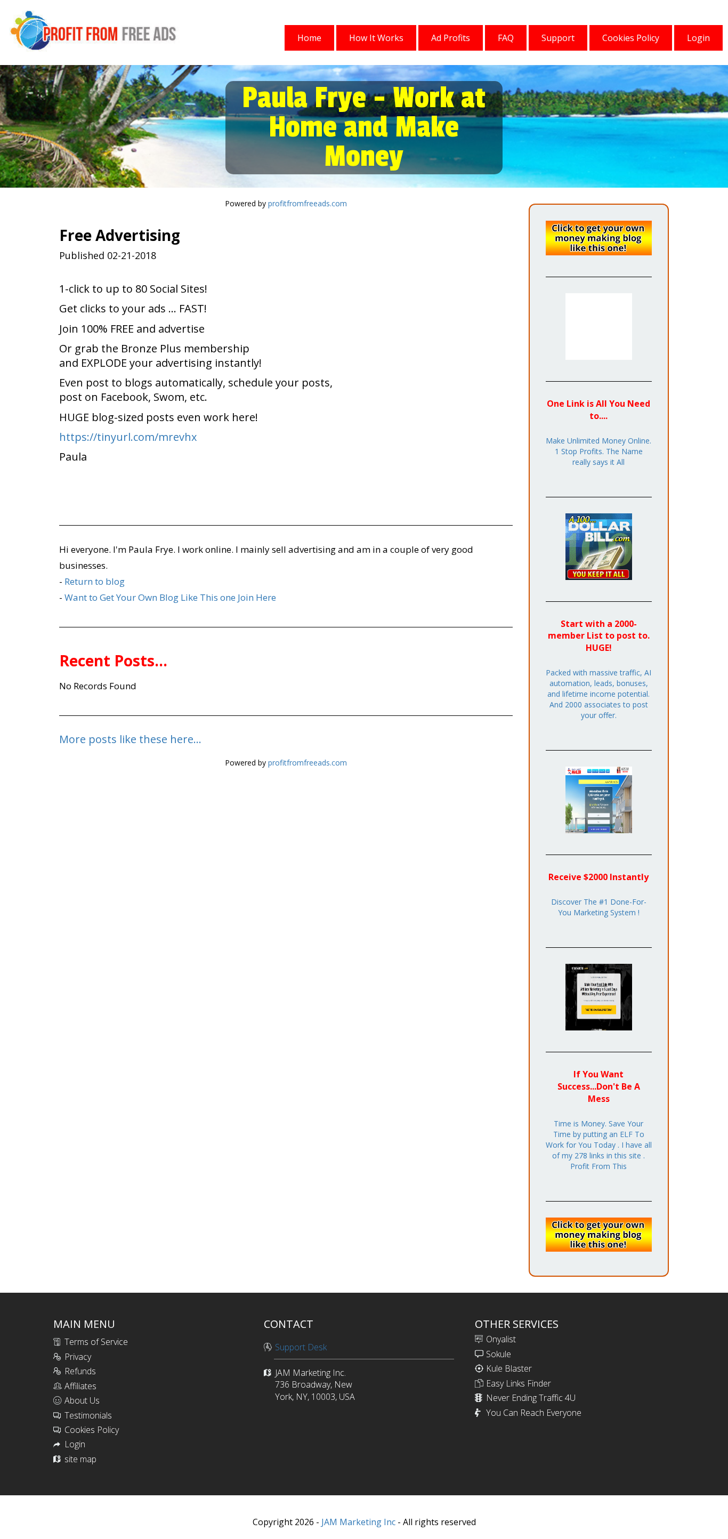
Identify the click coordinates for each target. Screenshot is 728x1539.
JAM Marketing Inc (357, 1522)
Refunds (80, 1371)
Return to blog (94, 581)
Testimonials (88, 1415)
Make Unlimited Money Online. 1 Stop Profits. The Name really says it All (598, 451)
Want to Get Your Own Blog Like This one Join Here (170, 597)
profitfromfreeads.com (307, 203)
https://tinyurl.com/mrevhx (128, 437)
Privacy (77, 1357)
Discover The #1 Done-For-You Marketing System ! (598, 907)
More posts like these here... (130, 739)
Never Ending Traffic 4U (531, 1398)
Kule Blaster (509, 1368)
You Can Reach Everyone (533, 1413)
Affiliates (80, 1386)
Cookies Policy (91, 1430)
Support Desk (301, 1347)
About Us (82, 1400)
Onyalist (501, 1339)
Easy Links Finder (518, 1383)
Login (74, 1444)
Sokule (498, 1354)
